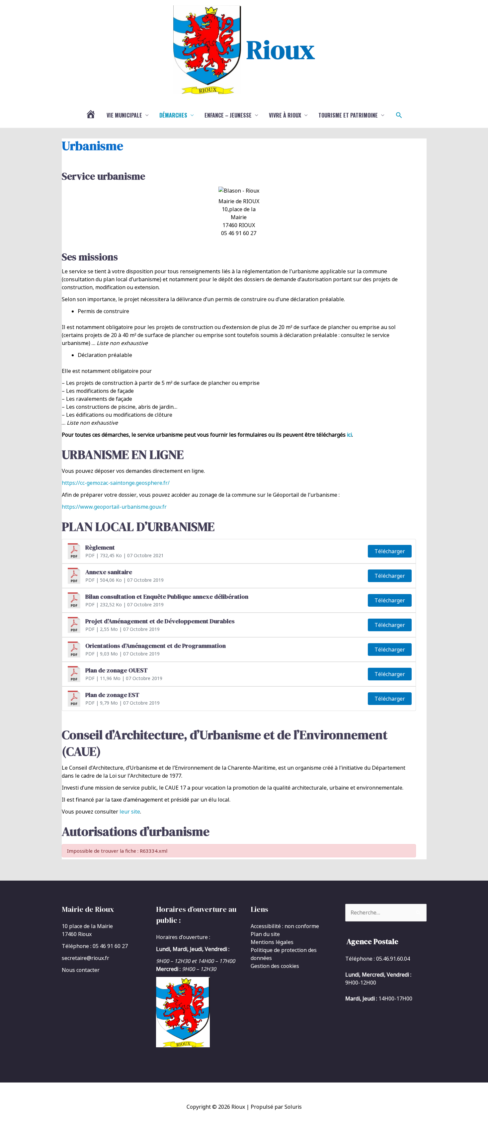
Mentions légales (272, 942)
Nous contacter (81, 970)
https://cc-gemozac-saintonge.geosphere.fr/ (116, 482)
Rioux (280, 49)
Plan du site (265, 934)
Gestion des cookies (275, 966)
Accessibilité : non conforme (285, 926)
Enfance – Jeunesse (228, 115)
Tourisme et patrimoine (348, 115)
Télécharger (389, 551)
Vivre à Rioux (285, 115)
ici (349, 434)
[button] (399, 115)
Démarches (173, 115)
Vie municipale (124, 115)
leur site (130, 811)
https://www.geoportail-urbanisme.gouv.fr (114, 506)
